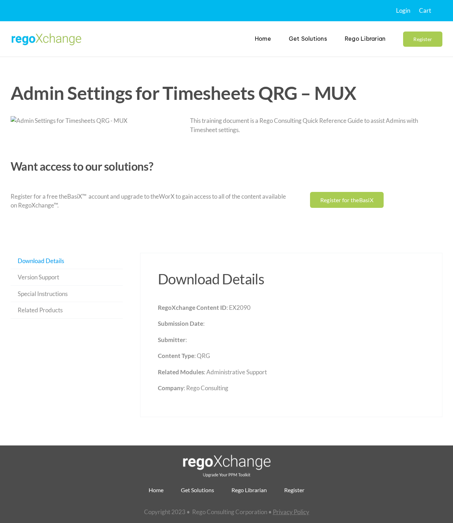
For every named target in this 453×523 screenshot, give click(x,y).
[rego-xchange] (46, 32)
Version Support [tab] (38, 277)
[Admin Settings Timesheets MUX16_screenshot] (69, 120)
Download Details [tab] (41, 261)
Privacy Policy (291, 512)
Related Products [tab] (40, 310)
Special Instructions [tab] (43, 293)
